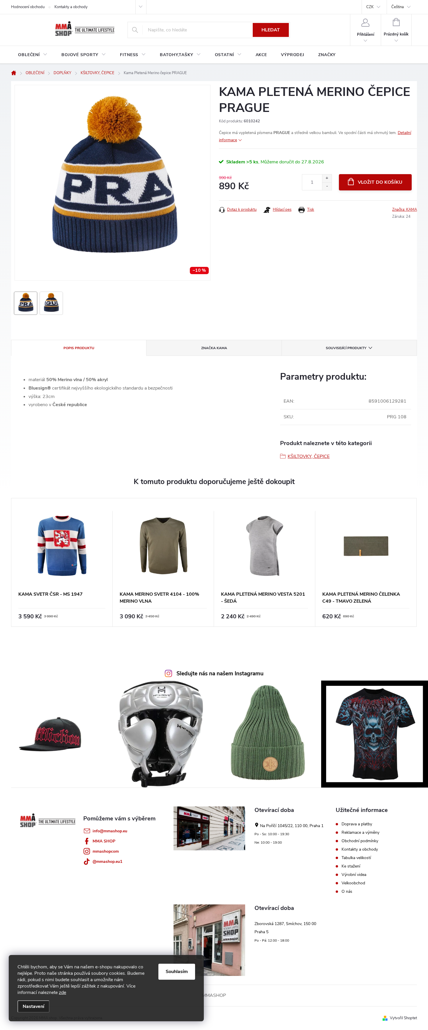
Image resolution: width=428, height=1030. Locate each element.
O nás (347, 891)
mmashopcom (106, 851)
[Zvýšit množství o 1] (327, 178)
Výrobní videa (354, 874)
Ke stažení (351, 866)
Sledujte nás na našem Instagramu (219, 673)
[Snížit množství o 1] (327, 186)
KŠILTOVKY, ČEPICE (309, 456)
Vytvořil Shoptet (403, 1018)
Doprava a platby (357, 824)
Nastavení (33, 1006)
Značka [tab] (214, 348)
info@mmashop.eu (110, 831)
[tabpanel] (62, 562)
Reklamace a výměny (360, 832)
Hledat (270, 30)
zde (62, 992)
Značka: (404, 209)
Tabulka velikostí (356, 858)
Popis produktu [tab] (78, 348)
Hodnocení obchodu (28, 7)
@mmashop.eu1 (107, 861)
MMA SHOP (104, 841)
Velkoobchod (353, 883)
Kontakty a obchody (71, 7)
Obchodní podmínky (360, 841)
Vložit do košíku (380, 182)
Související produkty (346, 348)
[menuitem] (32, 55)
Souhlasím (177, 971)
